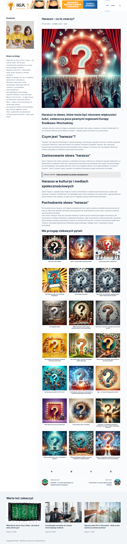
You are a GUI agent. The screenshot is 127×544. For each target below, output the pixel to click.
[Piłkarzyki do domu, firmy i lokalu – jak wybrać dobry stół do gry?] (24, 512)
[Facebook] (52, 471)
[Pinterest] (91, 471)
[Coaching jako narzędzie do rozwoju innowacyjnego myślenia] (63, 512)
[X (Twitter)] (71, 471)
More (113, 5)
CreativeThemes (39, 541)
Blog (107, 5)
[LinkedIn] (111, 471)
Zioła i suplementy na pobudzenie (18, 112)
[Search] (120, 5)
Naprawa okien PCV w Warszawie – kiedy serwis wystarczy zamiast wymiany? (18, 72)
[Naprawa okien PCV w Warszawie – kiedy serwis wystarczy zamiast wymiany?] (102, 512)
